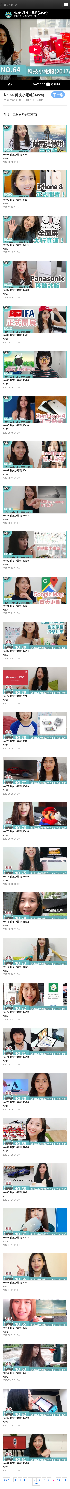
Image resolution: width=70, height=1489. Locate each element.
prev (6, 1479)
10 (58, 1479)
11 (64, 1479)
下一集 (58, 94)
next (36, 1483)
